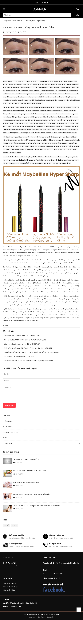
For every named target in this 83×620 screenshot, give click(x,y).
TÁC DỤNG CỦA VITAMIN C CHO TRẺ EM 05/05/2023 (22, 336)
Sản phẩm (8, 427)
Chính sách (8, 443)
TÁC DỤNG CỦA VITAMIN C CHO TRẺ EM (26, 459)
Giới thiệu (41, 617)
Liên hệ (7, 438)
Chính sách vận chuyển (10, 587)
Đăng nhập (45, 2)
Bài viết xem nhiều (11, 452)
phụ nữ (14, 525)
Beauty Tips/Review (12, 432)
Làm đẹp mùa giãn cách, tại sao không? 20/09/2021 (22, 344)
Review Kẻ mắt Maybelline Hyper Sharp (30, 27)
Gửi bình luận (9, 405)
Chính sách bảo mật (9, 583)
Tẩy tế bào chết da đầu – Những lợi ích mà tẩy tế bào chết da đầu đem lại (36, 506)
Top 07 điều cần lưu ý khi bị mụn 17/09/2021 (19, 356)
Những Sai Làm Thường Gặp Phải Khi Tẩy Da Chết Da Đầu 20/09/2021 (28, 348)
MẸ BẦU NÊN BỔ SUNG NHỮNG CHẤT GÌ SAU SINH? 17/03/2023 (25, 340)
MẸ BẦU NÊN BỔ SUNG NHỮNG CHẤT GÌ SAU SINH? (29, 471)
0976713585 (59, 546)
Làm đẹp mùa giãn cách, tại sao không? (26, 482)
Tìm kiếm (76, 15)
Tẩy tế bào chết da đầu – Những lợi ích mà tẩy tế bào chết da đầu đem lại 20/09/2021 (33, 352)
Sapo (57, 614)
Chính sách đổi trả (9, 590)
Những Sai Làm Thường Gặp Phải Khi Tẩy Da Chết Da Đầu (31, 494)
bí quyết (6, 525)
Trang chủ (8, 421)
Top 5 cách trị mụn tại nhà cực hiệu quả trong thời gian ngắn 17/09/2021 (29, 360)
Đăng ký (37, 2)
